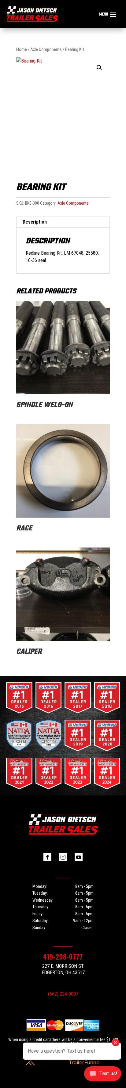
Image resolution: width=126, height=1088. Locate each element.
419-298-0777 (63, 956)
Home (21, 49)
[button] (99, 67)
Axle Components (46, 49)
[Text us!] (102, 1075)
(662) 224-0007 (63, 994)
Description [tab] (35, 222)
